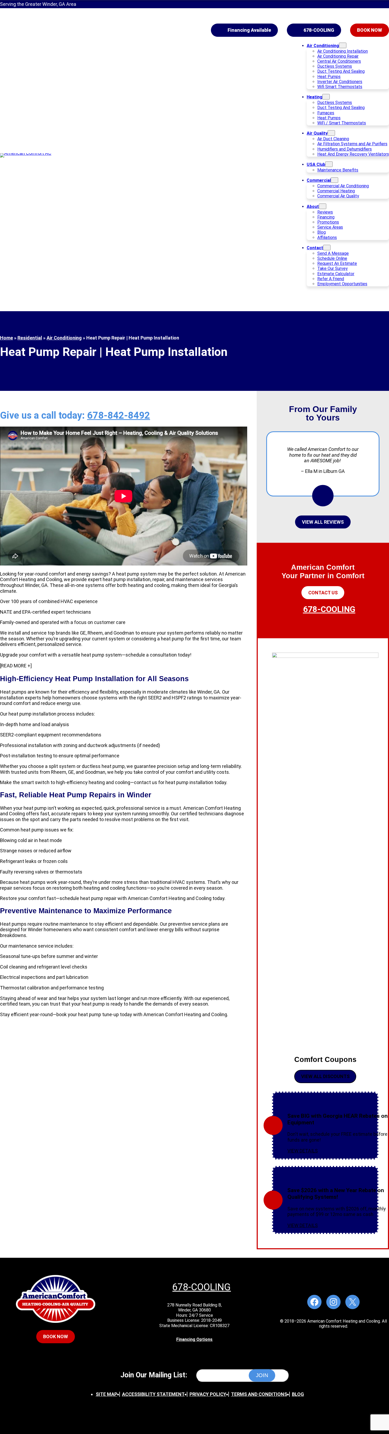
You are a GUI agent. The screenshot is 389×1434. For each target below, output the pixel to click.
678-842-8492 (118, 415)
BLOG (298, 1394)
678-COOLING (319, 30)
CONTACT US (323, 592)
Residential (29, 338)
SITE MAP (106, 1394)
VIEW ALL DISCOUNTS (325, 1076)
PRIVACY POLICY (207, 1394)
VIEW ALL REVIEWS (323, 522)
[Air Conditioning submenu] (342, 45)
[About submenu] (322, 206)
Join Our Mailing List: (153, 1375)
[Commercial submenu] (334, 180)
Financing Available (249, 30)
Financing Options (194, 1339)
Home (6, 338)
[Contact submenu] (327, 247)
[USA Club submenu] (329, 164)
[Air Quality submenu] (331, 133)
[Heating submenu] (326, 96)
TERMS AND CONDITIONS (259, 1394)
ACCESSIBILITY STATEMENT (153, 1394)
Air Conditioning (64, 338)
